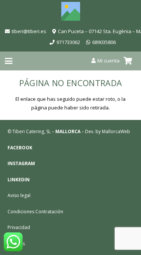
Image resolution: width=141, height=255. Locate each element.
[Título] (70, 11)
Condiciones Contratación (35, 211)
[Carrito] (128, 61)
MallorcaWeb (116, 131)
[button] (9, 61)
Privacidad (19, 227)
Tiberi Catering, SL (31, 131)
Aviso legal (19, 195)
